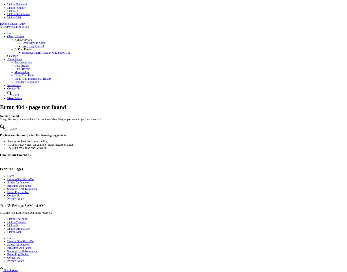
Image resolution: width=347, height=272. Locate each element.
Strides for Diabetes (18, 182)
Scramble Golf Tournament (22, 189)
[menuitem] (177, 33)
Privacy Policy (15, 198)
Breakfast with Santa (19, 185)
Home (10, 175)
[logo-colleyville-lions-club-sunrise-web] (14, 26)
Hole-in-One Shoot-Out (20, 179)
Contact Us (13, 195)
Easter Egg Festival (18, 192)
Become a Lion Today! (13, 23)
